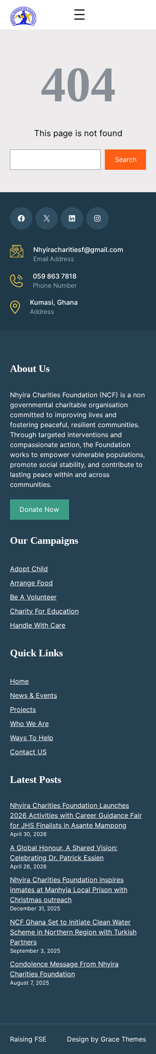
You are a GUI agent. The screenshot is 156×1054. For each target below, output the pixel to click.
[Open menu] (79, 14)
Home (19, 681)
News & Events (33, 695)
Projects (23, 709)
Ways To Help (31, 738)
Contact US (28, 752)
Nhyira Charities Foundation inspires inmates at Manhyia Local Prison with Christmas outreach (68, 889)
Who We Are (29, 723)
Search (125, 159)
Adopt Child (29, 569)
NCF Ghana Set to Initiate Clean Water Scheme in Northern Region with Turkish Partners (73, 932)
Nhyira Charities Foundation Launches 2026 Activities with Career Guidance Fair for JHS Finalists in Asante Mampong (76, 815)
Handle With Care (37, 625)
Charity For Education (44, 611)
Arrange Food (31, 583)
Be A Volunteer (33, 597)
